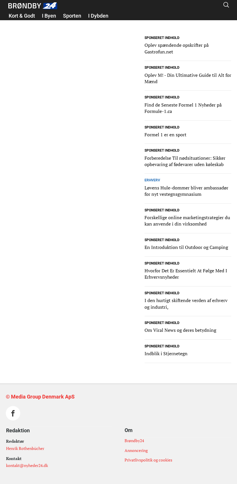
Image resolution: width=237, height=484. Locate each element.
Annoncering (136, 450)
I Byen (49, 16)
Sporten (72, 16)
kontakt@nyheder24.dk (27, 465)
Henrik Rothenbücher (25, 448)
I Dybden (98, 16)
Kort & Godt (22, 16)
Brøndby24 (134, 440)
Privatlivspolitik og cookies (148, 460)
